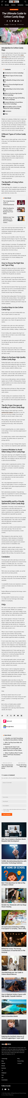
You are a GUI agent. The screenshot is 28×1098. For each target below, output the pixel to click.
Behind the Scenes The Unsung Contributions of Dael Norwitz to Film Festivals (13, 950)
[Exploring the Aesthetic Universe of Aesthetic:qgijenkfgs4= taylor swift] (14, 1027)
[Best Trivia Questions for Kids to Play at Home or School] (14, 873)
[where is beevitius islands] (14, 1007)
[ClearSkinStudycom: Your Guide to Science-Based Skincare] (14, 963)
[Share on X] (10, 21)
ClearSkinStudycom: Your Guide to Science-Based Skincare (12, 973)
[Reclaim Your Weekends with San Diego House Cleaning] (14, 895)
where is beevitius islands (10, 1016)
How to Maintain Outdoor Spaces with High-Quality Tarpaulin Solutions (14, 995)
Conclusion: (8, 111)
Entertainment (14, 9)
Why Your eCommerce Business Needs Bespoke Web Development (14, 840)
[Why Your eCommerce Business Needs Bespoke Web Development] (14, 829)
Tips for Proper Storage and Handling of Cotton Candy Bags (14, 98)
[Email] (15, 21)
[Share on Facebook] (7, 21)
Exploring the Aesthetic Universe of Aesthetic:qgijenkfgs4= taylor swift (13, 1037)
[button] (3, 2)
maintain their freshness (7, 412)
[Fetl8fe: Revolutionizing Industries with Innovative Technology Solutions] (14, 851)
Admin (7, 24)
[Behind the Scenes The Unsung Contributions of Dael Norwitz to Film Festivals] (14, 939)
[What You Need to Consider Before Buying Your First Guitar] (21, 209)
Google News (10, 726)
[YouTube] (5, 1089)
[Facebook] (2, 1089)
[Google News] (4, 726)
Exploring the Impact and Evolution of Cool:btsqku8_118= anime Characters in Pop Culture (12, 748)
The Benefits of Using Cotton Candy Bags (13, 80)
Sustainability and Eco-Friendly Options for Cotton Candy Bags (12, 107)
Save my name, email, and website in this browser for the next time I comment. (15, 810)
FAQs (6, 114)
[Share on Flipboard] (13, 21)
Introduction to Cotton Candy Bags (14, 73)
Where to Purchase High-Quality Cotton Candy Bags (12, 94)
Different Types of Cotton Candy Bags (12, 76)
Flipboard (9, 721)
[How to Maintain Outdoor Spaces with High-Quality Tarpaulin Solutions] (14, 985)
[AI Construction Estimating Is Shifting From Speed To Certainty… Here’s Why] (14, 917)
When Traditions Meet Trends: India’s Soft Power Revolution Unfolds (13, 754)
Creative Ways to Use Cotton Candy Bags (13, 89)
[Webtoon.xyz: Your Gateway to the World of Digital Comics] (21, 218)
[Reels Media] (14, 2)
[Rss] (8, 1089)
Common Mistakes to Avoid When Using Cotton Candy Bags (13, 103)
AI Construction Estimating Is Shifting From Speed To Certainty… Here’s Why (14, 927)
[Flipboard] (4, 721)
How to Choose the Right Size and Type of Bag (13, 85)
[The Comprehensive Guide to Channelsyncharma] (21, 202)
